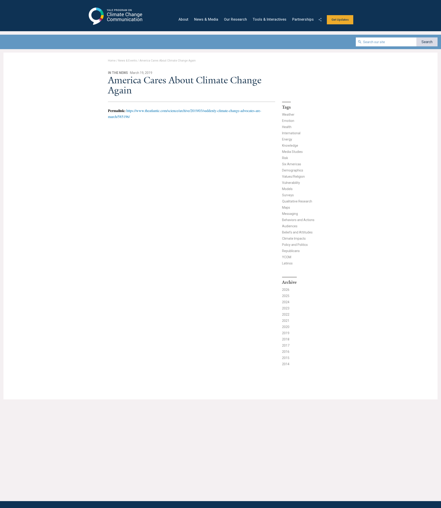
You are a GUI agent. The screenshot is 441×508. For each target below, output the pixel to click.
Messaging (290, 214)
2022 (285, 314)
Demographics (292, 170)
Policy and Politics (295, 245)
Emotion (288, 121)
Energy (287, 139)
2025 (285, 296)
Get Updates (340, 19)
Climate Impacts (294, 238)
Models (287, 189)
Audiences (289, 226)
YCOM (286, 257)
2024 (285, 302)
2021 (285, 321)
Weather (288, 114)
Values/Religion (293, 176)
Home (112, 60)
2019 (285, 333)
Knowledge (290, 145)
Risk (285, 158)
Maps (286, 207)
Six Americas (291, 164)
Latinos (287, 263)
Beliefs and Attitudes (297, 232)
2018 (285, 339)
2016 (285, 352)
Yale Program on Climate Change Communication (115, 16)
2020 (285, 327)
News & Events (127, 60)
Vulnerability (291, 183)
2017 (285, 345)
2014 (285, 364)
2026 (285, 290)
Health (286, 127)
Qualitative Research (297, 201)
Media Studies (292, 152)
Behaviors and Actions (298, 220)
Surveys (288, 195)
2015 (285, 358)
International (291, 133)
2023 (285, 308)
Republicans (291, 251)
